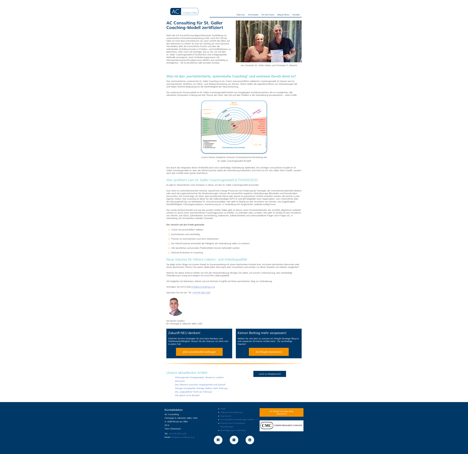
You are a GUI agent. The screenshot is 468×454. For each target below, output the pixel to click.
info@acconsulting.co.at (203, 287)
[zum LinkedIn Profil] (250, 440)
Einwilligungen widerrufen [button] (233, 430)
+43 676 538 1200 (201, 292)
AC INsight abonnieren (269, 351)
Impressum (226, 416)
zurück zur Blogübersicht (270, 374)
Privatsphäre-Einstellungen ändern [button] (237, 419)
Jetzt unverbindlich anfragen (199, 351)
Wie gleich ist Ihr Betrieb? (187, 395)
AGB (223, 408)
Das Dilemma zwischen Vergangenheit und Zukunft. (200, 384)
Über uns (240, 14)
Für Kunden (253, 14)
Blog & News (283, 14)
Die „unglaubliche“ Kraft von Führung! (193, 391)
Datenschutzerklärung (231, 412)
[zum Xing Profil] (234, 440)
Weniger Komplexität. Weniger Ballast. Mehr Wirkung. (201, 388)
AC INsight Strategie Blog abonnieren (281, 412)
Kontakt (296, 14)
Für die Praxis (268, 14)
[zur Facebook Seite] (218, 440)
